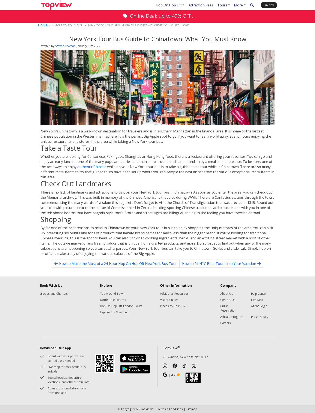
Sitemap (190, 409)
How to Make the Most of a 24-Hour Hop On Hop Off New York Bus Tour (118, 263)
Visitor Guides (169, 300)
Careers (225, 323)
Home (43, 25)
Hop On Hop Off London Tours (121, 306)
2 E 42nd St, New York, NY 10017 (185, 357)
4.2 (171, 375)
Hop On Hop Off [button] (169, 5)
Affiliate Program (231, 317)
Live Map (257, 300)
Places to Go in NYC (173, 306)
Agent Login (259, 306)
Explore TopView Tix (113, 312)
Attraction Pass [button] (201, 5)
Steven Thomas (65, 46)
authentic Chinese (91, 166)
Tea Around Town (112, 293)
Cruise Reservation (228, 308)
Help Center (259, 293)
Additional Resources (174, 293)
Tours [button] (222, 5)
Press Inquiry (259, 317)
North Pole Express (113, 300)
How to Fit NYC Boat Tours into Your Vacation (219, 263)
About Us (226, 293)
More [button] (238, 5)
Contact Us (227, 300)
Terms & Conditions (169, 409)
